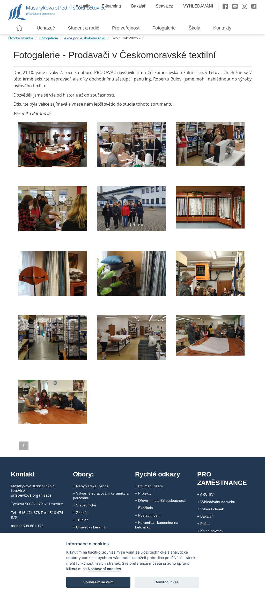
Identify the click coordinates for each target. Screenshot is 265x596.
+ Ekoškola (144, 508)
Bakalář (138, 6)
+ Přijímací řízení (149, 486)
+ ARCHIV (205, 494)
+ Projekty (143, 493)
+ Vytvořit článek (210, 509)
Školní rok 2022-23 (127, 38)
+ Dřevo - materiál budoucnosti (160, 500)
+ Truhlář (80, 520)
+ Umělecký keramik (89, 527)
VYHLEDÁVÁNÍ (198, 6)
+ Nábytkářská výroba (91, 486)
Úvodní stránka (20, 38)
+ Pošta (203, 523)
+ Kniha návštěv (210, 531)
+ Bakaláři (205, 516)
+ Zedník (80, 513)
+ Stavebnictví (84, 505)
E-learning (111, 6)
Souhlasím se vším (98, 582)
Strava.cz (164, 6)
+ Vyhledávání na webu (216, 502)
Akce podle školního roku (84, 38)
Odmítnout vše (166, 582)
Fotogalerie (48, 38)
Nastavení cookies (104, 568)
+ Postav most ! (147, 515)
